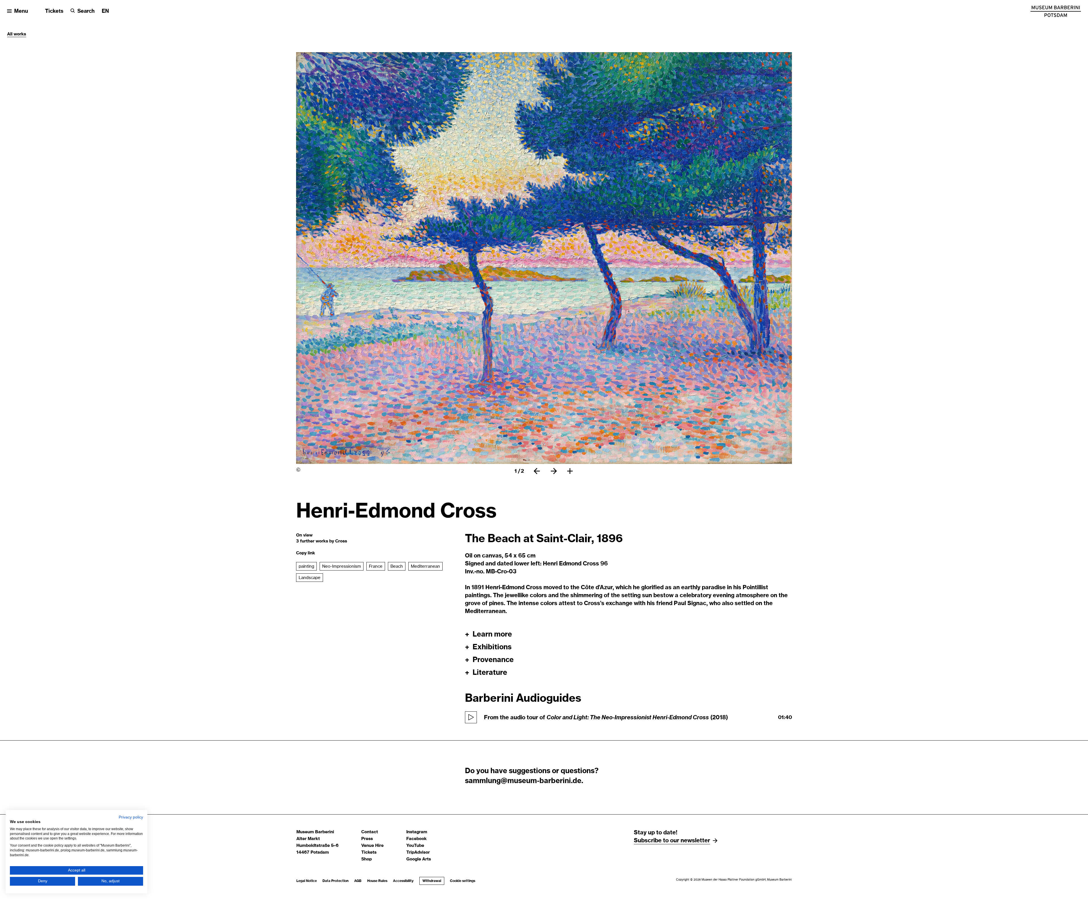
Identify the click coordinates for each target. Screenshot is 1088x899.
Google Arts (418, 859)
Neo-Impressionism (341, 566)
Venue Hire (372, 845)
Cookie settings (462, 881)
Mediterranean (425, 566)
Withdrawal (430, 881)
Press (367, 839)
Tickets (54, 11)
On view (304, 535)
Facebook (416, 839)
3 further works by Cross (321, 541)
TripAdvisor (418, 852)
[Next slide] (554, 471)
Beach (396, 566)
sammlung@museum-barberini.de (523, 780)
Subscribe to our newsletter (672, 840)
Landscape (309, 578)
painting (306, 566)
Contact (369, 832)
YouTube (415, 845)
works (20, 34)
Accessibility (403, 881)
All (10, 34)
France (375, 566)
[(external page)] (1055, 11)
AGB (358, 881)
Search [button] (86, 11)
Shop (366, 859)
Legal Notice (306, 881)
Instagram (416, 832)
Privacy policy (131, 817)
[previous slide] (537, 471)
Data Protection (335, 881)
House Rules (377, 881)
